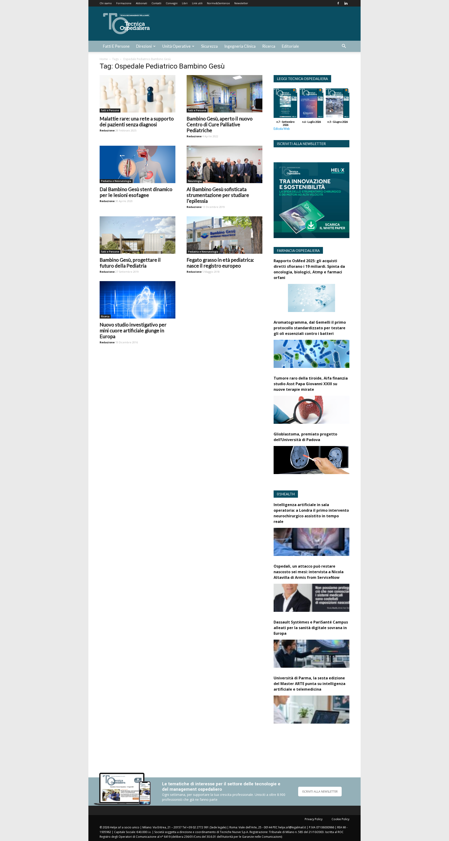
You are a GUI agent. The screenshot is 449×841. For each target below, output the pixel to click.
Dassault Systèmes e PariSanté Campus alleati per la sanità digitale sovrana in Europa (311, 628)
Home (104, 59)
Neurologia (195, 181)
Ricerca (268, 46)
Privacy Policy (313, 819)
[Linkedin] (345, 3)
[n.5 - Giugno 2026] (337, 104)
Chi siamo (106, 3)
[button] (343, 46)
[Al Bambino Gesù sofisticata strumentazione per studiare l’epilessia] (224, 164)
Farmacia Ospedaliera (298, 250)
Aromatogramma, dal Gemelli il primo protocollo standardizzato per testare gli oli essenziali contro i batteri (310, 328)
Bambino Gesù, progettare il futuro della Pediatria (130, 262)
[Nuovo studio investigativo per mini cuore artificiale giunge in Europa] (137, 300)
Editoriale (290, 46)
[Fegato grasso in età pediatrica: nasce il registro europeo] (224, 235)
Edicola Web (282, 128)
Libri (185, 3)
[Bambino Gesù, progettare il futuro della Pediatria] (137, 235)
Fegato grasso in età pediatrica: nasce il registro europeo (220, 262)
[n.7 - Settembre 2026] (285, 104)
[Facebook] (338, 3)
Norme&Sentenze (218, 3)
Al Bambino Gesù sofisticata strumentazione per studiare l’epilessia (218, 195)
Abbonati (141, 3)
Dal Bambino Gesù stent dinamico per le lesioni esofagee (136, 192)
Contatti (156, 3)
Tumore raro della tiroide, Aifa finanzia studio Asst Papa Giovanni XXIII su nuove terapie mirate (311, 384)
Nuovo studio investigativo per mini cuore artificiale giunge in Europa (133, 330)
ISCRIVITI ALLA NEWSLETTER (320, 792)
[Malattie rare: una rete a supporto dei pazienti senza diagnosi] (137, 93)
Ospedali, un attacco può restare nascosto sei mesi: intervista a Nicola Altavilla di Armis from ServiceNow (309, 572)
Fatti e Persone (116, 46)
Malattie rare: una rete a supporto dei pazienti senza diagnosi (137, 121)
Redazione (107, 130)
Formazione (123, 3)
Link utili (197, 3)
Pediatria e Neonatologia (116, 181)
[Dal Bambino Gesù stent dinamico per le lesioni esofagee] (137, 164)
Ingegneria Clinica (240, 46)
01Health (286, 494)
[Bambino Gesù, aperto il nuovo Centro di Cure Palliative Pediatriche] (224, 93)
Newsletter (241, 3)
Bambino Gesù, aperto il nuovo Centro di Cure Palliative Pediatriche (220, 124)
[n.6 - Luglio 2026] (311, 104)
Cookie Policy (340, 819)
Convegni (171, 3)
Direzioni (144, 46)
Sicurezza (209, 46)
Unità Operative (176, 46)
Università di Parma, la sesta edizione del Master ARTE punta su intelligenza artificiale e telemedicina (309, 683)
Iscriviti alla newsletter (301, 143)
